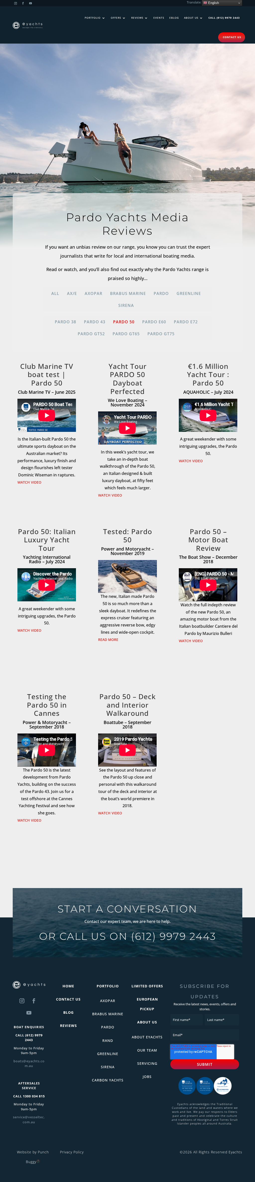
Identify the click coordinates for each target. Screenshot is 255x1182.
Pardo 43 (94, 322)
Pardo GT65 (126, 334)
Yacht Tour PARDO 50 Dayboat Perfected (128, 378)
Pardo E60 (154, 322)
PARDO (107, 1027)
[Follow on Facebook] (23, 3)
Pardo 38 (65, 322)
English (213, 3)
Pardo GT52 (91, 334)
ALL (55, 293)
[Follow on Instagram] (15, 3)
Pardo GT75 (161, 334)
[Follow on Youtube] (30, 3)
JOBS (147, 1076)
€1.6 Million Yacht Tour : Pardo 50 (208, 374)
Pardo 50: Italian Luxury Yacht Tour (47, 540)
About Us (191, 17)
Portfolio (93, 17)
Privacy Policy (72, 1152)
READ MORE (108, 639)
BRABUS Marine (128, 293)
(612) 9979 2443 (173, 936)
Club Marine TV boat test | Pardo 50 (46, 374)
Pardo (161, 293)
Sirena (126, 305)
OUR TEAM (147, 1050)
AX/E (72, 293)
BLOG (68, 1012)
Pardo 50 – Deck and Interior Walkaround (127, 705)
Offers (116, 17)
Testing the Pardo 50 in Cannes (47, 705)
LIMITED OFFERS (147, 986)
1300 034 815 (34, 1096)
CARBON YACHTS (108, 1080)
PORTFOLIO (108, 986)
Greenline (189, 293)
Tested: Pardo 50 (127, 536)
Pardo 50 (123, 322)
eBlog (174, 17)
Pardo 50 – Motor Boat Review (208, 540)
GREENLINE (107, 1053)
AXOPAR (107, 1000)
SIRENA (108, 1067)
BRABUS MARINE (107, 1014)
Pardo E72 (186, 322)
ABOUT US (147, 1022)
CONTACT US (68, 999)
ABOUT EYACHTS (147, 1037)
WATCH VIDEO (29, 482)
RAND (107, 1040)
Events (158, 17)
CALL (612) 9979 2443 (224, 17)
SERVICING (147, 1063)
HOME (68, 986)
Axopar (93, 293)
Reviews (137, 17)
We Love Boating (126, 400)
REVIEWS (68, 1025)
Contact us (232, 37)
